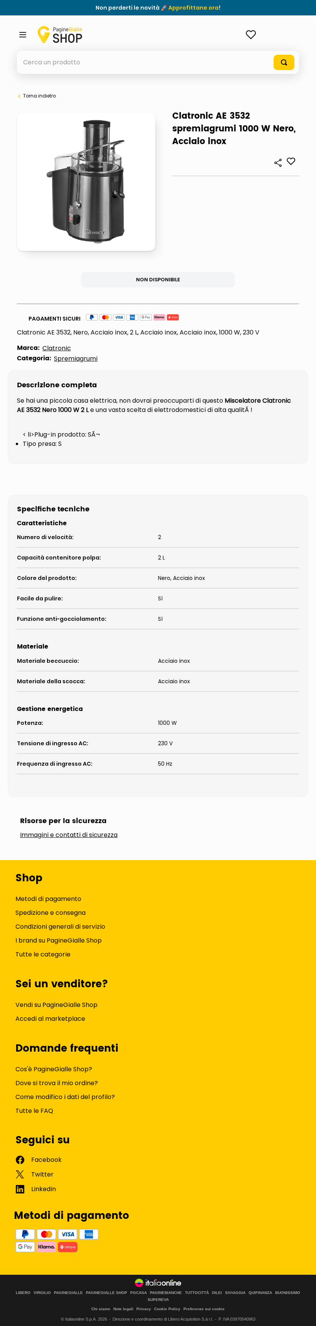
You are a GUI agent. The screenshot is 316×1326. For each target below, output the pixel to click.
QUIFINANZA (260, 1293)
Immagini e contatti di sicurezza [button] (69, 835)
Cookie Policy (167, 1309)
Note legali (123, 1309)
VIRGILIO (42, 1293)
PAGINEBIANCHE (166, 1293)
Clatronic (56, 348)
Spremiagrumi (75, 358)
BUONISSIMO (287, 1293)
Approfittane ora (193, 8)
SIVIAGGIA (235, 1293)
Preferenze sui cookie (204, 1309)
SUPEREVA (158, 1300)
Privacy (143, 1309)
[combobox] (158, 62)
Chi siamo (100, 1309)
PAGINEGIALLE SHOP (106, 1293)
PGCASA (138, 1293)
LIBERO (23, 1293)
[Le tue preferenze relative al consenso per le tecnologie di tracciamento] (302, 1312)
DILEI (217, 1293)
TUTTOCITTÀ (197, 1293)
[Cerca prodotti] (284, 62)
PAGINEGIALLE (68, 1293)
